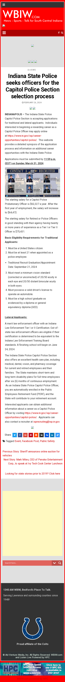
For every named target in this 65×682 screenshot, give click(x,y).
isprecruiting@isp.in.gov (46, 421)
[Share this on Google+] (25, 435)
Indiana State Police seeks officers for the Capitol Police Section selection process (32, 86)
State (33, 70)
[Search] (62, 33)
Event (18, 441)
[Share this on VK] (41, 435)
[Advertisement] (32, 523)
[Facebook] (58, 33)
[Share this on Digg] (47, 435)
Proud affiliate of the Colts (32, 644)
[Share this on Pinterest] (31, 435)
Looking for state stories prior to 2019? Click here (32, 473)
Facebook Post (30, 441)
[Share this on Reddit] (36, 435)
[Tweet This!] (14, 435)
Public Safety (47, 441)
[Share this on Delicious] (57, 435)
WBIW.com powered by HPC (32, 678)
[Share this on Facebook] (20, 435)
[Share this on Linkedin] (52, 435)
